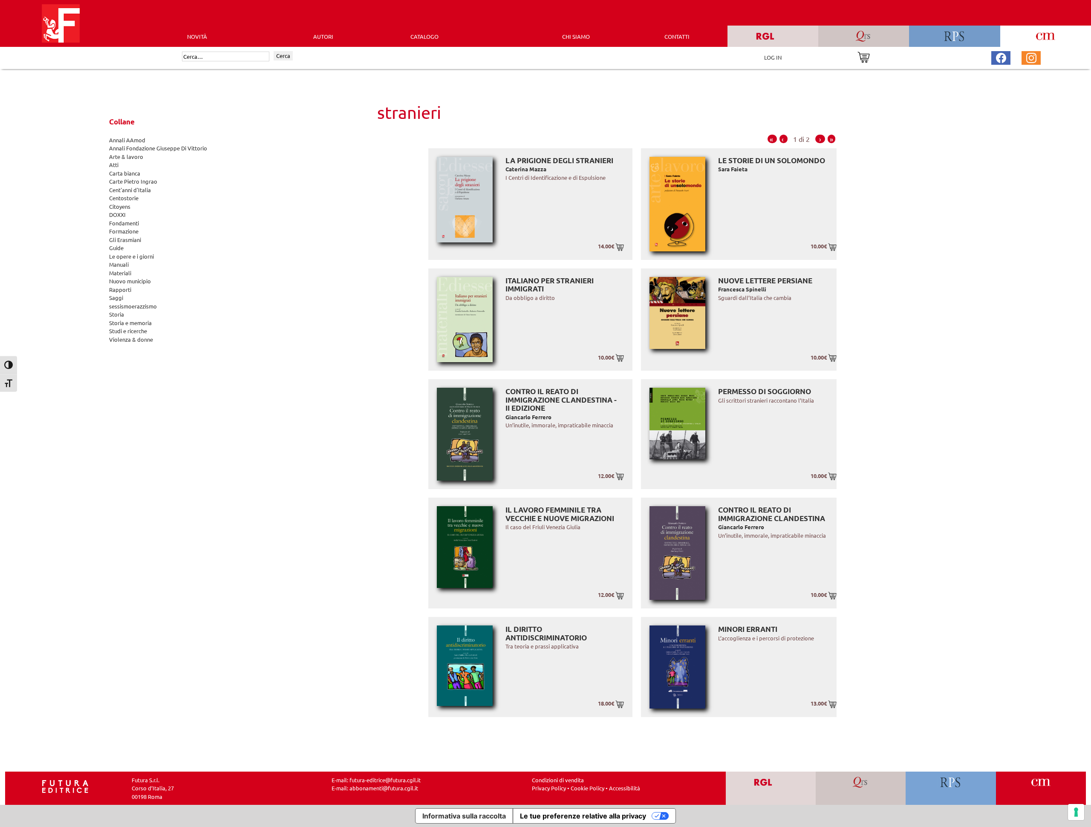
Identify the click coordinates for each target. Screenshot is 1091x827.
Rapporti (120, 289)
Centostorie (124, 198)
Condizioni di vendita (558, 780)
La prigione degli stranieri (559, 160)
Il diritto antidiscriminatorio (546, 633)
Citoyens (119, 206)
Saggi (116, 297)
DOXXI (117, 214)
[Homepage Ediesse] (65, 785)
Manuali (119, 264)
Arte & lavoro (126, 156)
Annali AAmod (127, 140)
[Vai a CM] (1041, 788)
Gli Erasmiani (125, 239)
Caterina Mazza (525, 169)
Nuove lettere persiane (765, 280)
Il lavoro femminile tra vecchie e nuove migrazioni (559, 514)
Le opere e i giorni (131, 256)
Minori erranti (747, 629)
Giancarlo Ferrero (528, 417)
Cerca (283, 55)
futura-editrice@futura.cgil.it (385, 780)
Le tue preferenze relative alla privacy (583, 816)
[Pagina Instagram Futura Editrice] (1031, 57)
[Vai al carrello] (863, 56)
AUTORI (323, 36)
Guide (116, 247)
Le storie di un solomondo (771, 160)
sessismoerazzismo (133, 306)
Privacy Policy (549, 788)
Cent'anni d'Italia (130, 189)
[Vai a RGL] (770, 788)
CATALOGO (424, 36)
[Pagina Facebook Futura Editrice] (1001, 57)
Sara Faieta (733, 169)
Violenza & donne (131, 339)
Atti (113, 164)
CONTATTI (677, 36)
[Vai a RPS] (951, 788)
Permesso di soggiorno (764, 391)
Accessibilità (624, 788)
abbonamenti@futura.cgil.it (383, 788)
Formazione (124, 231)
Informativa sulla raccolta (464, 816)
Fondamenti (124, 223)
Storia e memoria (130, 322)
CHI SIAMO (576, 36)
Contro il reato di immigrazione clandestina (771, 514)
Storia (116, 314)
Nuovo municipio (130, 281)
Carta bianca (124, 173)
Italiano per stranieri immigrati (549, 285)
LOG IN (773, 57)
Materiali (120, 273)
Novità (197, 36)
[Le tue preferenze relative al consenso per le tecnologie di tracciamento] (1076, 812)
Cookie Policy (587, 788)
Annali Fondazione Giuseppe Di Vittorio (158, 148)
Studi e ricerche (128, 330)
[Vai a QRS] (860, 788)
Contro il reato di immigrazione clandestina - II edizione (561, 399)
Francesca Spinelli (742, 289)
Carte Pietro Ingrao (133, 181)
